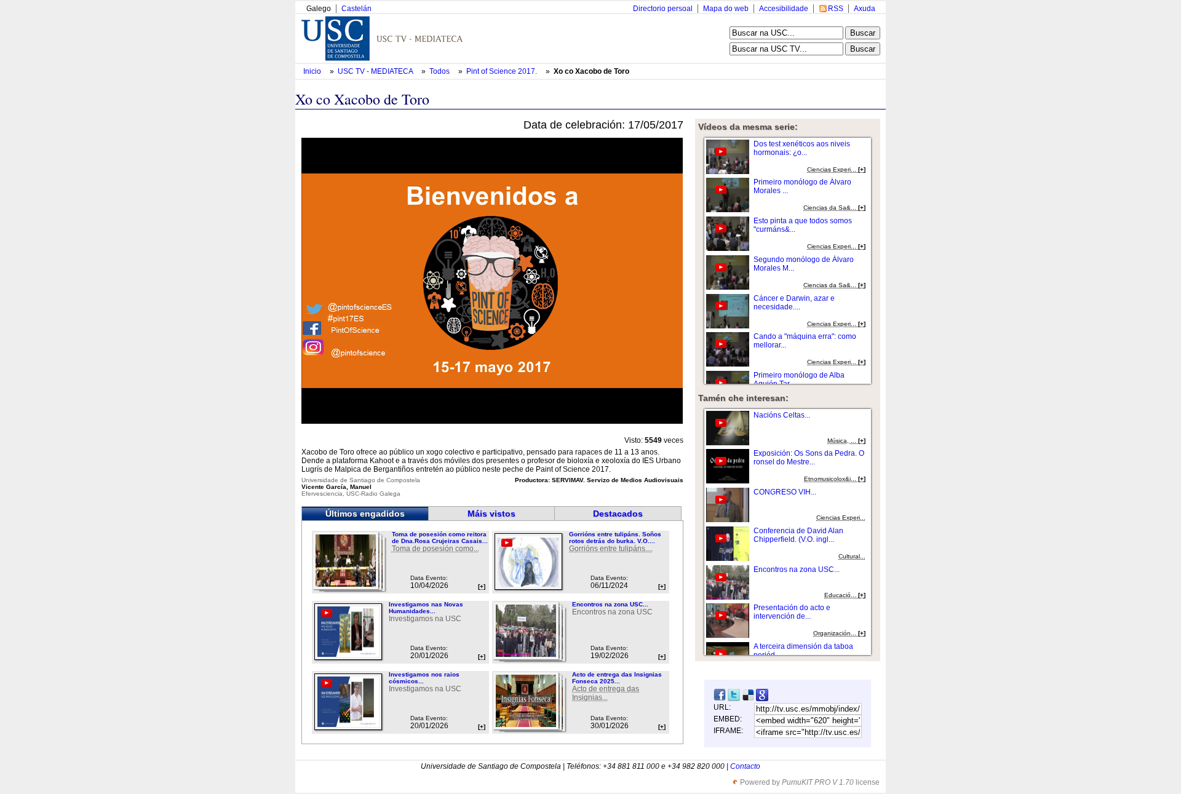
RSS (835, 8)
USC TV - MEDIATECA (376, 71)
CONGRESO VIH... (785, 492)
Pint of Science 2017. (502, 71)
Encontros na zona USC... (610, 604)
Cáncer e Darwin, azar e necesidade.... (794, 302)
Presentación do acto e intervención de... (792, 612)
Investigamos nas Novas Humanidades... (426, 607)
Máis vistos (491, 513)
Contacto (745, 766)
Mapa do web (726, 8)
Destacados (618, 513)
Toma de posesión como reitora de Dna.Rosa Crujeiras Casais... (440, 537)
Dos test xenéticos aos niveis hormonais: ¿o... (802, 148)
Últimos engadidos (365, 513)
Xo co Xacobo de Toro (591, 71)
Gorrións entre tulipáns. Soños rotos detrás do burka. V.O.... (615, 537)
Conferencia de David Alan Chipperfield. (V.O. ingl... (798, 535)
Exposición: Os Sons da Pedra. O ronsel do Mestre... (809, 457)
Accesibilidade (783, 8)
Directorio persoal (663, 8)
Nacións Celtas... (782, 415)
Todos (440, 71)
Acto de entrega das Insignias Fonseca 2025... (617, 678)
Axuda (864, 8)
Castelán (356, 8)
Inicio (313, 71)
